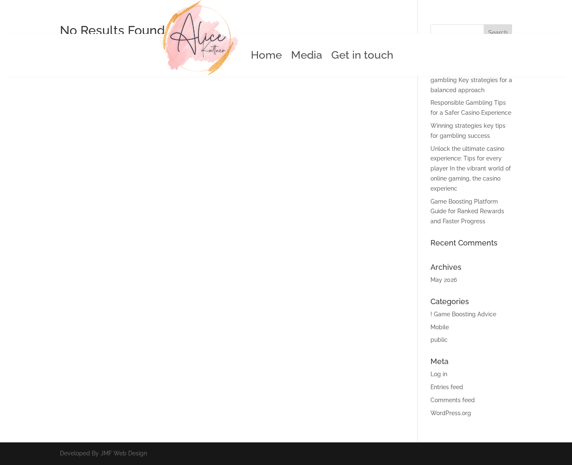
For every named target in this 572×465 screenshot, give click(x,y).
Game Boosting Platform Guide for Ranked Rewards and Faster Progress (467, 211)
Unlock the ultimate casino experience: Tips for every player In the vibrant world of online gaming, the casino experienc (470, 168)
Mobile (439, 327)
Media (306, 56)
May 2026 (443, 279)
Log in (438, 374)
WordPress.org (450, 413)
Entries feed (446, 387)
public (439, 339)
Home (266, 56)
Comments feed (452, 400)
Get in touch (362, 56)
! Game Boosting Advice (463, 314)
